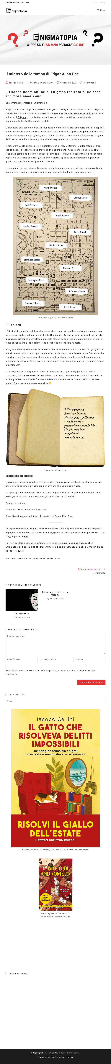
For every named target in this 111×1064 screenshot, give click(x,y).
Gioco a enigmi (31, 558)
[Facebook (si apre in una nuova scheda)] (93, 2)
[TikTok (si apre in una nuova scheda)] (104, 2)
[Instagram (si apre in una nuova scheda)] (97, 2)
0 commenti (90, 83)
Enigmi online (16, 558)
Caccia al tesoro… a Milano (55, 593)
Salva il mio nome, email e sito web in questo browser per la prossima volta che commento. (50, 672)
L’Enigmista (22, 613)
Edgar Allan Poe (89, 131)
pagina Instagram (67, 547)
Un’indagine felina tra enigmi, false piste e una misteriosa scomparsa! (55, 850)
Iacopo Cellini (16, 83)
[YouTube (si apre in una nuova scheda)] (101, 2)
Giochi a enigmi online (42, 83)
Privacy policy (44, 1057)
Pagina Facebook (18, 974)
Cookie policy (58, 1057)
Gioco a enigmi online (50, 558)
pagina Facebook (81, 543)
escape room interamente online (73, 113)
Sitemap (69, 1057)
